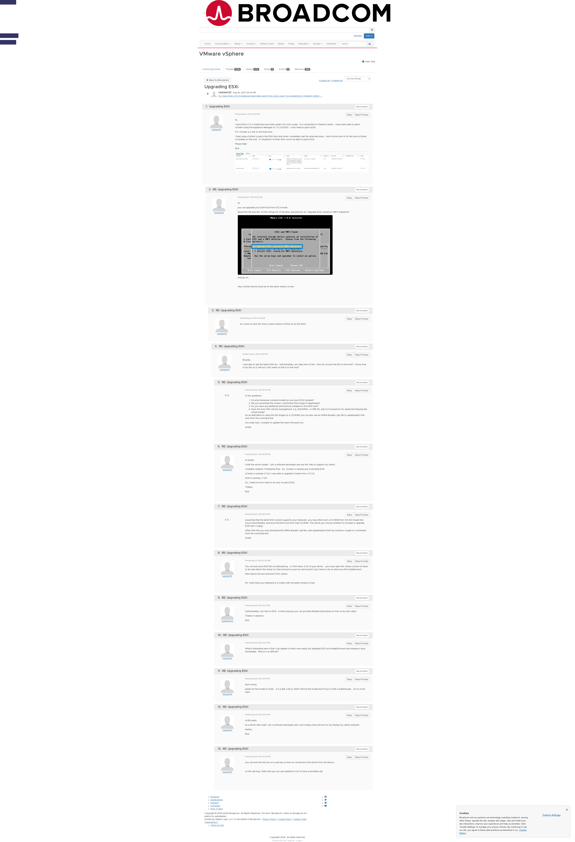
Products (214, 797)
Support (214, 803)
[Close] (567, 810)
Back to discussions (218, 80)
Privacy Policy (269, 819)
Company (215, 806)
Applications (216, 800)
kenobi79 (219, 213)
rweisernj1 (216, 130)
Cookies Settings (552, 815)
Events (284, 69)
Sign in (369, 36)
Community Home (211, 69)
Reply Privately (361, 115)
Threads (233, 69)
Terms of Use (217, 825)
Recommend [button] (361, 107)
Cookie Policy (285, 819)
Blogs (268, 69)
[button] (372, 30)
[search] (370, 43)
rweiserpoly (227, 621)
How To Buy (216, 809)
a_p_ (227, 395)
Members (302, 69)
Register (358, 36)
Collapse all (337, 81)
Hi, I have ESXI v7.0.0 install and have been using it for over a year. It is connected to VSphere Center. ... (270, 96)
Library (252, 69)
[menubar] (359, 35)
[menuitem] (359, 35)
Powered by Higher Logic (287, 840)
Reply (349, 115)
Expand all (324, 81)
